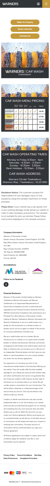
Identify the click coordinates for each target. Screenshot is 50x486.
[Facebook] (6, 284)
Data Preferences (11, 458)
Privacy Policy (9, 455)
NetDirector (14, 482)
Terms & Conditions (24, 455)
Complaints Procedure (28, 458)
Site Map (37, 455)
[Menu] (46, 4)
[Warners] (10, 4)
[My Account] (38, 3)
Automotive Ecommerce (31, 482)
